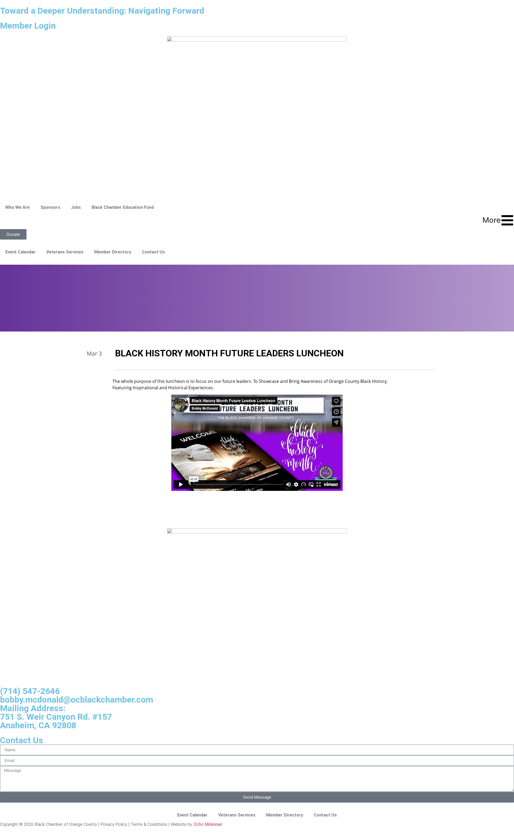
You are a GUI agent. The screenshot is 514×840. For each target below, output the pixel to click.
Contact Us (153, 252)
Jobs (76, 207)
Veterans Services (65, 252)
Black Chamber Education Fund (123, 207)
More (491, 220)
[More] (507, 220)
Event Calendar (20, 252)
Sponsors (50, 207)
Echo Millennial (208, 824)
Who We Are (17, 207)
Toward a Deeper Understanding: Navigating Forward (102, 11)
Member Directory (112, 252)
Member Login (28, 26)
